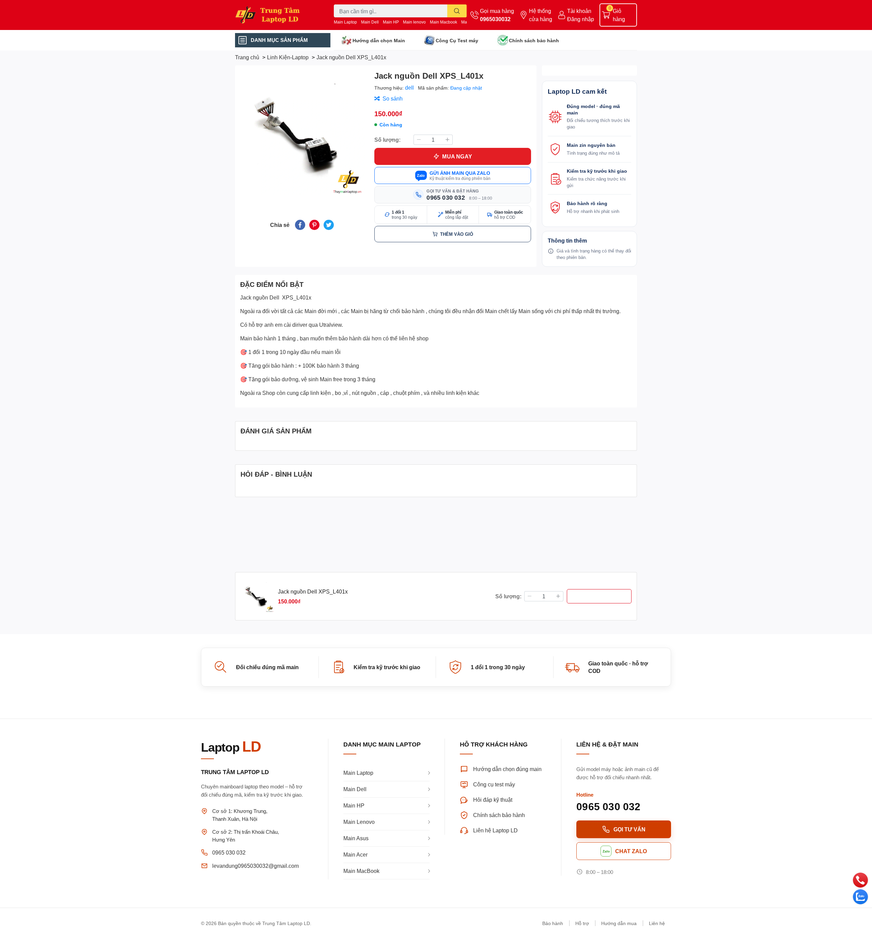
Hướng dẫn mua (619, 923)
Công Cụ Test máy (457, 40)
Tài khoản (579, 10)
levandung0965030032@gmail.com (255, 865)
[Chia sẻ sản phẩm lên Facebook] (300, 225)
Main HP (391, 22)
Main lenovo (414, 22)
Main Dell (370, 22)
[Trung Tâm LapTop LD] (277, 14)
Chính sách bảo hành (534, 40)
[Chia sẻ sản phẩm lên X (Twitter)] (329, 225)
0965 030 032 (229, 852)
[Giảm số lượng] (419, 140)
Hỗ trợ (582, 923)
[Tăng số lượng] (447, 140)
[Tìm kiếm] (457, 10)
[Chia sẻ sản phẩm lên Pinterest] (314, 225)
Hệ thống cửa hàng (540, 14)
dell (410, 87)
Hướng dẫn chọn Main (379, 40)
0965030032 (495, 19)
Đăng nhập (580, 19)
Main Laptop (345, 22)
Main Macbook (443, 22)
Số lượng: (387, 139)
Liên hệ (657, 923)
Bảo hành (552, 923)
